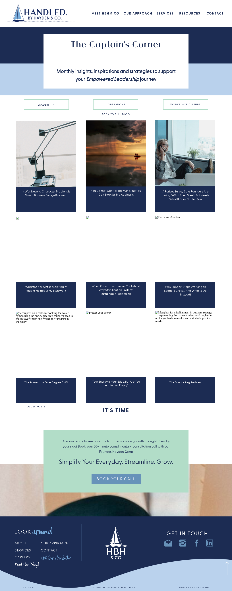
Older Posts (36, 406)
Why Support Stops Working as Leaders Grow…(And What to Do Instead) (185, 291)
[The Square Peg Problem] (185, 345)
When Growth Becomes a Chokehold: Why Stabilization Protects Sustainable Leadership (116, 290)
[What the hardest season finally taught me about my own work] (46, 250)
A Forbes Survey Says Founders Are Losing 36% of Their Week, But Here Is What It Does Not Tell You (185, 195)
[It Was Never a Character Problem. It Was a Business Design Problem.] (46, 155)
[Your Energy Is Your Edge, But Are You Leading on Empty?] (116, 345)
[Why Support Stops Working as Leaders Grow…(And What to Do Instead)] (185, 250)
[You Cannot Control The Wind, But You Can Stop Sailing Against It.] (116, 154)
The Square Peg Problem (185, 382)
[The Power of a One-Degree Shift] (46, 346)
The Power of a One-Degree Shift (46, 382)
